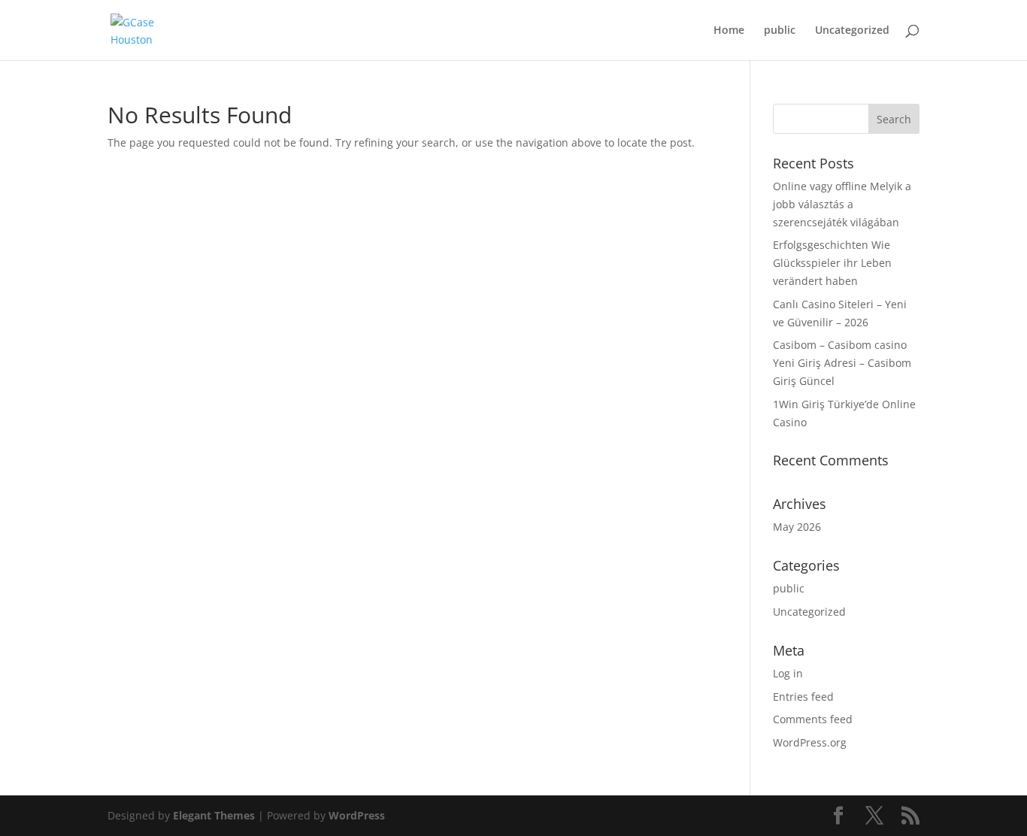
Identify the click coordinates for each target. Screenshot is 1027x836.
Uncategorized (852, 31)
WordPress (357, 815)
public (779, 31)
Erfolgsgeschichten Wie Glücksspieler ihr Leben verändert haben (832, 263)
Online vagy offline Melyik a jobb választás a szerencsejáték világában (842, 204)
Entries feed (803, 696)
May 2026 (797, 526)
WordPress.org (810, 742)
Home (728, 31)
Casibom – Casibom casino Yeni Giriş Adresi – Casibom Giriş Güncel (842, 363)
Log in (788, 673)
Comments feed (813, 719)
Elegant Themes (214, 815)
